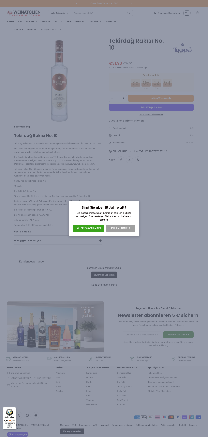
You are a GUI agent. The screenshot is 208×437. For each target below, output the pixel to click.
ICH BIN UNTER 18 (120, 228)
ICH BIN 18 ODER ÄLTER (89, 228)
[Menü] (14, 409)
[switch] (9, 426)
